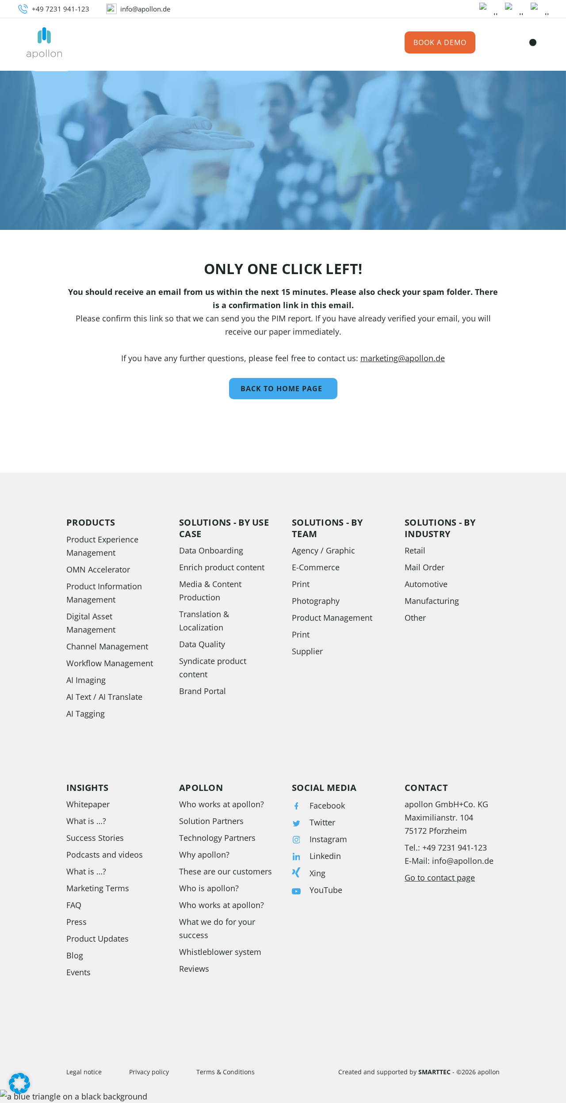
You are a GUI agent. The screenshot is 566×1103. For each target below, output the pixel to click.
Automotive (426, 584)
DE (515, 42)
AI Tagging (85, 713)
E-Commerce (316, 567)
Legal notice (84, 1072)
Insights (247, 43)
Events (78, 972)
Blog (74, 955)
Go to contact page (440, 877)
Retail (415, 550)
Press (76, 921)
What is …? (86, 821)
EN (544, 42)
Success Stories (95, 837)
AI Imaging (86, 680)
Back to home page (281, 388)
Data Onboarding (211, 550)
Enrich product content (221, 567)
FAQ (73, 905)
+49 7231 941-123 (454, 847)
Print (301, 584)
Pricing (203, 43)
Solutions (155, 43)
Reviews (194, 968)
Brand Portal (202, 691)
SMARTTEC (434, 1072)
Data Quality (202, 644)
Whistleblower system (220, 952)
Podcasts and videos (104, 854)
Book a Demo (440, 42)
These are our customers (225, 871)
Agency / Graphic (323, 550)
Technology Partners (217, 837)
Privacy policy (149, 1072)
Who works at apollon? (221, 804)
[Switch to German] (529, 42)
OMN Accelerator (98, 569)
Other (415, 617)
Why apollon (352, 43)
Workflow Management (109, 663)
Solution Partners (211, 821)
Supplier (307, 651)
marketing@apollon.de (402, 358)
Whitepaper (88, 804)
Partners (295, 43)
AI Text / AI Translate (104, 696)
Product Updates (97, 938)
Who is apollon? (209, 888)
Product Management (332, 617)
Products (103, 43)
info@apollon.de (462, 860)
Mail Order (424, 567)
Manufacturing (432, 600)
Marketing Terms (97, 888)
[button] (19, 1083)
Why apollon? (204, 854)
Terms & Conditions (225, 1072)
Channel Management (107, 646)
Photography (316, 600)
